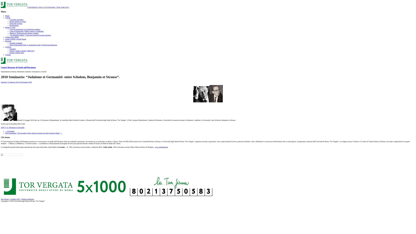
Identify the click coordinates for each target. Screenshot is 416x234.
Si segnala (9, 131)
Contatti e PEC (15, 199)
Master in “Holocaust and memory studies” (24, 33)
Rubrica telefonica (28, 199)
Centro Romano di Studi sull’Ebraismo (18, 67)
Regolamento (14, 25)
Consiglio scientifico (17, 20)
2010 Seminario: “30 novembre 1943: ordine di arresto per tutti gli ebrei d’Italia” (33, 133)
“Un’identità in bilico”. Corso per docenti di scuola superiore (30, 35)
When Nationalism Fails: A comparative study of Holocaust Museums (33, 45)
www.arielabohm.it (161, 147)
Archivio (8, 47)
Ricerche (8, 41)
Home (7, 16)
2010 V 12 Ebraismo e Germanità (12, 127)
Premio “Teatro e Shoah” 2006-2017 (22, 51)
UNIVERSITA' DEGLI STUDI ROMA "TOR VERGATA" (48, 7)
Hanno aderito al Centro (18, 22)
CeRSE (7, 18)
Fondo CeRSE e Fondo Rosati (15, 39)
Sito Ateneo (5, 199)
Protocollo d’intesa (16, 23)
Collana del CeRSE (12, 37)
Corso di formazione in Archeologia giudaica (25, 29)
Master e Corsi (10, 27)
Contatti (8, 55)
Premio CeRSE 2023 (17, 53)
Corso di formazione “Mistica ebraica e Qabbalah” (27, 31)
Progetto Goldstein (16, 43)
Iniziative (13, 49)
